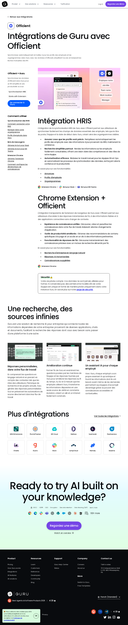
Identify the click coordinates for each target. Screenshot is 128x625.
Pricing (10, 564)
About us (81, 568)
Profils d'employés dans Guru (17, 136)
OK (36, 616)
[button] (16, 4)
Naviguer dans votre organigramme (16, 131)
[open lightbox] (79, 88)
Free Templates (84, 586)
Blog (32, 582)
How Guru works (14, 568)
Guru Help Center (61, 564)
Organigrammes (52, 181)
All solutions (12, 579)
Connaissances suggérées (57, 260)
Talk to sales (106, 564)
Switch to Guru (83, 582)
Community (35, 579)
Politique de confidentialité (13, 619)
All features (12, 575)
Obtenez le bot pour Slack (18, 145)
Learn (33, 564)
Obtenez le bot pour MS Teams (17, 150)
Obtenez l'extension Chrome (16, 160)
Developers (35, 575)
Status (56, 568)
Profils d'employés (53, 177)
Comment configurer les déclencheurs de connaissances (18, 166)
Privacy (45, 614)
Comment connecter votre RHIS (19, 125)
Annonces (49, 173)
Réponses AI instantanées (56, 256)
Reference (35, 571)
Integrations (12, 571)
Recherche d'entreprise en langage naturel (64, 253)
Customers (35, 568)
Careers (81, 564)
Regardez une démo (116, 4)
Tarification (65, 4)
